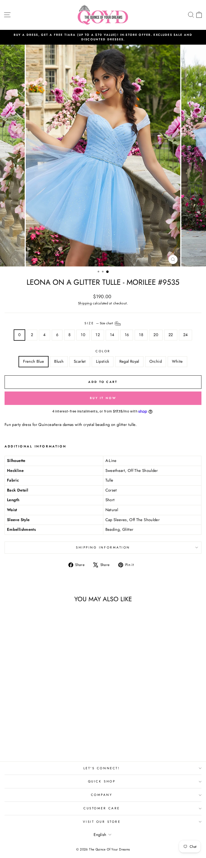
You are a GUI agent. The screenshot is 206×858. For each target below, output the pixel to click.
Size (99, 323)
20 (155, 335)
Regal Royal (129, 361)
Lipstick (102, 361)
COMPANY (102, 794)
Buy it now (103, 398)
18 (141, 335)
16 (127, 335)
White (177, 361)
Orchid (155, 361)
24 (185, 335)
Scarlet (80, 361)
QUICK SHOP (101, 781)
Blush (59, 361)
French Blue (33, 361)
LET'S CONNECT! (101, 768)
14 (112, 335)
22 (170, 335)
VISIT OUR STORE (102, 821)
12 (97, 335)
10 (83, 335)
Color (103, 351)
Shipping (85, 303)
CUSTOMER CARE (101, 808)
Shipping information (103, 547)
